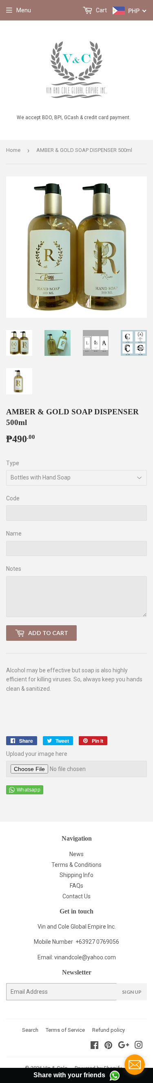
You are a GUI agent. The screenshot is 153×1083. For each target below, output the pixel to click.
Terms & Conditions (76, 864)
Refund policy (108, 1030)
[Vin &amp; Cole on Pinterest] (108, 1046)
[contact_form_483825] (134, 1064)
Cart (101, 10)
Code (13, 498)
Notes (13, 568)
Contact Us (76, 896)
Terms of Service (65, 1030)
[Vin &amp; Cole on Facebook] (94, 1046)
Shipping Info (76, 875)
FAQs (76, 885)
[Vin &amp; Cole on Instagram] (139, 1046)
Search (30, 1030)
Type (12, 463)
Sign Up (132, 992)
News (76, 854)
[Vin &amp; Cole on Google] (123, 1046)
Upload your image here (36, 754)
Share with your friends (69, 1075)
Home (13, 150)
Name (14, 533)
